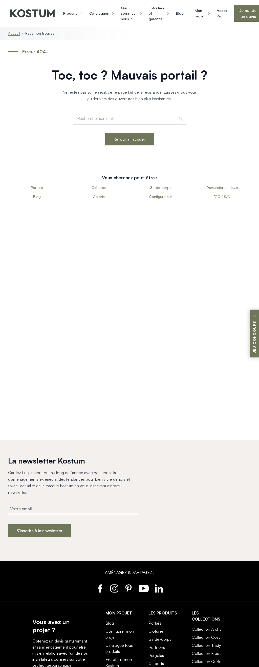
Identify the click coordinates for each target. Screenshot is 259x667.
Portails (37, 187)
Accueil (14, 33)
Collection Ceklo (207, 661)
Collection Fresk (206, 653)
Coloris (99, 196)
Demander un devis (222, 187)
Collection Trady (206, 645)
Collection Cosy (206, 637)
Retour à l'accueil (130, 139)
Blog (37, 196)
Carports (156, 663)
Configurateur (160, 196)
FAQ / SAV (222, 196)
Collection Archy (207, 629)
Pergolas (156, 655)
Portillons (156, 647)
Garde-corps (160, 187)
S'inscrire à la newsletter (39, 530)
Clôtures (99, 187)
